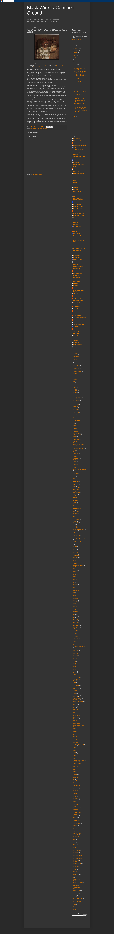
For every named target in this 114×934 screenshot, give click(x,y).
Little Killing (75, 652)
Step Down (75, 828)
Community (75, 462)
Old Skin (74, 734)
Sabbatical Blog (76, 288)
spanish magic (76, 296)
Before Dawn (75, 398)
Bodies (74, 422)
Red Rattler (75, 283)
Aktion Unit (75, 359)
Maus (74, 680)
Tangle (74, 842)
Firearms (75, 546)
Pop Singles (75, 755)
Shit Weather (75, 798)
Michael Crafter (76, 688)
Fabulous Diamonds (77, 534)
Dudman (75, 516)
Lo (73, 656)
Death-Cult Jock (76, 492)
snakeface (75, 817)
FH (73, 544)
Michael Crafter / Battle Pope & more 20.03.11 (80, 81)
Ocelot (74, 733)
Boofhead (75, 428)
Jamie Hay (75, 616)
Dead (74, 486)
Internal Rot (75, 605)
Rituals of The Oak (77, 776)
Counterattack (76, 466)
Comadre (75, 461)
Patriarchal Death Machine (78, 744)
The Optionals (76, 860)
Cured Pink (75, 473)
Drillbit (74, 514)
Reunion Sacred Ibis (77, 772)
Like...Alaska (75, 650)
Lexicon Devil (76, 243)
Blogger (62, 924)
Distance (75, 503)
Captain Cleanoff (76, 442)
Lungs (74, 669)
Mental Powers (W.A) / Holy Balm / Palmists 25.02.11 (80, 98)
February (76, 66)
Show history (75, 799)
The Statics (75, 861)
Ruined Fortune (76, 780)
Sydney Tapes (76, 306)
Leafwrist (75, 643)
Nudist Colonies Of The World (79, 725)
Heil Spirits (75, 576)
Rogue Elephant (76, 777)
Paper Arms (75, 742)
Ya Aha (74, 906)
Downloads (75, 513)
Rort (74, 779)
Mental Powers (76, 685)
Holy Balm (75, 584)
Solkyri (74, 818)
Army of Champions (77, 371)
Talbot (74, 841)
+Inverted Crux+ (76, 138)
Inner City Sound (77, 235)
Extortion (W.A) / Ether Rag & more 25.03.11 (80, 89)
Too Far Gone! (76, 331)
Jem (74, 617)
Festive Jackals (76, 543)
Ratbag (74, 769)
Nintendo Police (76, 710)
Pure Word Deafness (77, 763)
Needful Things (76, 699)
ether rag (75, 526)
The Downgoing (76, 850)
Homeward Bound (77, 585)
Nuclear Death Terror (77, 722)
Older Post (64, 172)
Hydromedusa (76, 590)
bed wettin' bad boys (77, 397)
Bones (74, 425)
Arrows (74, 374)
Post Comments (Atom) (37, 174)
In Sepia (74, 597)
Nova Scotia (75, 720)
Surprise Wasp (76, 834)
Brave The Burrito (76, 433)
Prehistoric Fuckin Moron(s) (78, 760)
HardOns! (75, 222)
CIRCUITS (75, 182)
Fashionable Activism (78, 208)
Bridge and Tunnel (77, 434)
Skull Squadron (76, 807)
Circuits (74, 456)
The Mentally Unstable (77, 858)
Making (74, 674)
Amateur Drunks (76, 365)
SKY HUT (75, 293)
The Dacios (75, 849)
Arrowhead (75, 373)
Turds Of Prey (76, 876)
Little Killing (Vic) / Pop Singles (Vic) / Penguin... (80, 95)
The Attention (76, 319)
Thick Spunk (75, 866)
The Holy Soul (76, 857)
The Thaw (75, 326)
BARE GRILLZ (59, 65)
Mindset (74, 693)
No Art (74, 712)
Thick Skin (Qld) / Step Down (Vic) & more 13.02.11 (80, 108)
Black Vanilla (75, 411)
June (75, 59)
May (75, 61)
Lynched (75, 671)
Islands (74, 612)
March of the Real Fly (77, 676)
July (75, 57)
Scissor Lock (75, 788)
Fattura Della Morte (77, 541)
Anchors (74, 367)
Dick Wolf (75, 497)
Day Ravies (75, 483)
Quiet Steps (75, 766)
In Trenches (75, 598)
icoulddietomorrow (77, 229)
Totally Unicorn (76, 874)
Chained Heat (76, 453)
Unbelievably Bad (76, 880)
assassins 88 (75, 379)
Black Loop (75, 409)
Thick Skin (75, 865)
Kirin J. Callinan (76, 636)
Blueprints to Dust (76, 420)
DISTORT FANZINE (77, 191)
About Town (75, 354)
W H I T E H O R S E (77, 344)
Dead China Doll (76, 487)
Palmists (74, 741)
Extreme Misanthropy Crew (78, 529)
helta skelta (75, 578)
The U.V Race (76, 329)
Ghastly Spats (76, 558)
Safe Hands (75, 782)
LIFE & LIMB (76, 246)
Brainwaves (75, 431)
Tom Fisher (75, 872)
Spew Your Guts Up (77, 823)
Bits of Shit (75, 407)
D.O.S (74, 476)
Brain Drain (75, 430)
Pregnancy (75, 758)
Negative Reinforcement (78, 701)
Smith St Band (76, 815)
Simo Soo (75, 806)
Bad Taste (75, 387)
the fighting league (77, 853)
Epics (74, 524)
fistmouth (75, 547)
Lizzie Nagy (75, 655)
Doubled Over (76, 511)
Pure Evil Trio (76, 761)
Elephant (75, 521)
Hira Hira (75, 581)
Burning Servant (76, 439)
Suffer (74, 831)
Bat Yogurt (75, 392)
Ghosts (74, 560)
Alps (31, 128)
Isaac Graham (76, 611)
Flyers (74, 549)
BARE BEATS (76, 162)
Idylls (74, 592)
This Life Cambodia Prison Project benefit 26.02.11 (79, 83)
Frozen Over (75, 554)
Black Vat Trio (76, 412)
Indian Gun (75, 600)
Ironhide (74, 609)
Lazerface (75, 641)
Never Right (75, 702)
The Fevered (75, 852)
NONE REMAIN (76, 268)
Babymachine (76, 386)
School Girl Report (77, 787)
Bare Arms (75, 160)
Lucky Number (76, 255)
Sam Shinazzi (76, 784)
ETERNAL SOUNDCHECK (79, 204)
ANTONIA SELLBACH (78, 149)
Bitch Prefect (76, 171)
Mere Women (39, 128)
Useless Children (76, 890)
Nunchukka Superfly (77, 726)
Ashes (74, 376)
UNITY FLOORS (37, 66)
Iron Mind (75, 608)
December (76, 48)
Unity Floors (44, 128)
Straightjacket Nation (78, 300)
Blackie (74, 414)
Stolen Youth (75, 830)
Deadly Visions (76, 491)
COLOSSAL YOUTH (77, 184)
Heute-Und (75, 224)
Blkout (74, 417)
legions (74, 644)
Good (74, 220)
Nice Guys (75, 704)
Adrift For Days (76, 356)
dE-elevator (75, 187)
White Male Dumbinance (78, 901)
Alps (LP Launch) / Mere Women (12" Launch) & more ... (79, 104)
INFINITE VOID (76, 233)
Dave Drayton (76, 481)
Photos (74, 752)
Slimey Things (76, 811)
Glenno (74, 562)
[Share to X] (49, 127)
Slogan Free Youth (77, 812)
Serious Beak (76, 793)
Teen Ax (74, 846)
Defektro (74, 495)
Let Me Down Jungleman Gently (79, 646)
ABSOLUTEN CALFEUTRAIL (79, 145)
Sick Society (75, 801)
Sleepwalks (75, 809)
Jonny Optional (76, 625)
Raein (74, 768)
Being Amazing (76, 400)
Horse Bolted (75, 587)
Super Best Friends (77, 833)
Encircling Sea (76, 202)
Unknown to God (76, 887)
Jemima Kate (75, 619)
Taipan (74, 839)
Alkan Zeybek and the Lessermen (80, 361)
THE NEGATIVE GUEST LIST (79, 322)
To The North (75, 871)
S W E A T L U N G (77, 285)
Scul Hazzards (76, 790)
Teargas (74, 844)
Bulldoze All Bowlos (77, 438)
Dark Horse (75, 479)
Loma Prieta (75, 658)
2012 (74, 45)
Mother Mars (75, 696)
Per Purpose (75, 749)
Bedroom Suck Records (78, 164)
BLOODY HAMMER (77, 175)
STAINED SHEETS (77, 298)
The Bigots (75, 847)
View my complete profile (77, 39)
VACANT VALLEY (77, 342)
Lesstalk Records (77, 238)
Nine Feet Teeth (76, 709)
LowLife (75, 252)
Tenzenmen (75, 313)
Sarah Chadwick (76, 785)
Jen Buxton (75, 620)
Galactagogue (76, 555)
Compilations (75, 464)
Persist (74, 750)
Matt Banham (75, 679)
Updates (74, 888)
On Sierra (75, 736)
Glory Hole (75, 563)
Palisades (75, 739)
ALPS (28, 65)
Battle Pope (75, 395)
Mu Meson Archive (77, 262)
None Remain (76, 718)
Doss (74, 510)
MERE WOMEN (45, 65)
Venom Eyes (75, 892)
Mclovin (74, 682)
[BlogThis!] (48, 127)
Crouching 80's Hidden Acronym (79, 469)
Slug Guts (75, 814)
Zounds (74, 909)
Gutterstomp (75, 570)
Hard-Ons (75, 574)
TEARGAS (75, 308)
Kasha (74, 633)
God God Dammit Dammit (78, 565)
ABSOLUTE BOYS (77, 143)
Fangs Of (75, 537)
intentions (75, 603)
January (76, 114)
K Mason (75, 630)
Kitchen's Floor (76, 638)
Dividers (74, 505)
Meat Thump (75, 683)
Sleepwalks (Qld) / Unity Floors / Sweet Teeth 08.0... (80, 72)
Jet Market (75, 624)
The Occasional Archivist (78, 324)
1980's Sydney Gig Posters (79, 140)
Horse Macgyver (76, 589)
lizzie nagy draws (77, 250)
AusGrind (75, 154)
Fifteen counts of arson (78, 213)
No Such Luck (76, 714)
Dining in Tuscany (76, 499)
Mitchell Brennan (76, 695)
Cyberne (75, 475)
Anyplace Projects (77, 152)
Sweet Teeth (75, 838)
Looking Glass (76, 660)
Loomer (74, 661)
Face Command (76, 535)
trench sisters (76, 333)
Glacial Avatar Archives (78, 215)
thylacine (75, 869)
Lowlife (74, 666)
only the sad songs (77, 273)
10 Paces (75, 353)
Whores (74, 904)
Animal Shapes (76, 368)
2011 (74, 46)
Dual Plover (75, 196)
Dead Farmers (76, 489)
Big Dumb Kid (76, 404)
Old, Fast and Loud (77, 271)
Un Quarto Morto (76, 879)
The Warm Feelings (77, 863)
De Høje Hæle (76, 484)
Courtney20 (75, 467)
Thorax (74, 868)
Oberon (74, 730)
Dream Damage (76, 194)
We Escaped (75, 900)
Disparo (74, 502)
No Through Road (76, 715)
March (75, 64)
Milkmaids (75, 691)
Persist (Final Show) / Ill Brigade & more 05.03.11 (80, 75)
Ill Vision (74, 595)
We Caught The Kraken (78, 898)
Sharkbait (75, 796)
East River (75, 518)
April (75, 63)
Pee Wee (75, 745)
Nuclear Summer (76, 723)
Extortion (75, 527)
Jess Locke (75, 622)
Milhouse (75, 690)
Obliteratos (75, 731)
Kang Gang (75, 632)
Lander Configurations (77, 639)
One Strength (75, 737)
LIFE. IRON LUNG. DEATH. (79, 248)
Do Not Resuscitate (77, 508)
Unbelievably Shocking (78, 882)
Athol (74, 382)
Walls (74, 896)
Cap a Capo (75, 441)
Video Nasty (75, 893)
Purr (74, 765)
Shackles (75, 795)
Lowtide (74, 668)
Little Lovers (75, 653)
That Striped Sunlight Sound (79, 317)
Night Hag (75, 706)
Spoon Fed (75, 825)
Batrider (74, 394)
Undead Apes (76, 884)
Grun (74, 568)
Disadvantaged (76, 500)
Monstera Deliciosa (77, 259)
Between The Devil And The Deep (80, 402)
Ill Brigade (75, 593)
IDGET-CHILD (76, 231)
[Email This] (46, 127)
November (76, 50)
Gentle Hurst (75, 557)
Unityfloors (75, 340)
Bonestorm (75, 426)
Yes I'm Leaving (76, 907)
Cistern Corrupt (76, 458)
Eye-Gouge (75, 530)
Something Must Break (77, 820)
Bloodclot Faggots (76, 418)
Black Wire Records (77, 29)
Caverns (74, 451)
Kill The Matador (76, 635)
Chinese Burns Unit (77, 455)
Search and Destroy (77, 791)
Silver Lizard (75, 803)
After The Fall (75, 357)
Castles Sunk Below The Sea (79, 448)
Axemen (74, 384)
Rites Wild (75, 774)
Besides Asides (76, 169)
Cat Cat (74, 450)
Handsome (75, 573)
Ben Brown (75, 166)
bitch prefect (75, 406)
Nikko (74, 707)
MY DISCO (75, 264)
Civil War (75, 459)
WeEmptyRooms (77, 347)
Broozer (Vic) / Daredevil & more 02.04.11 (79, 86)
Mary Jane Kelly (76, 677)
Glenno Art (75, 217)
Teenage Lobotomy (77, 310)
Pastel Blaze (76, 275)
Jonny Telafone (76, 627)
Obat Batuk (75, 728)
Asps (74, 378)
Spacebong (75, 822)
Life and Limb (76, 649)
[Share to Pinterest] (52, 127)
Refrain (74, 771)
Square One (75, 826)
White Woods (75, 903)
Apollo (74, 370)
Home (47, 172)
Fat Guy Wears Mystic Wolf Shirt (79, 538)
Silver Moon (75, 804)
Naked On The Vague (78, 266)
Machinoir (75, 672)
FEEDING (75, 211)
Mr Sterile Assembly (77, 698)
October (76, 52)
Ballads (74, 389)
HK (73, 582)
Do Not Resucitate (77, 507)
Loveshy (74, 664)
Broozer (74, 436)
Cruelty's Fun (75, 472)
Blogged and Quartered (78, 173)
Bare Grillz (34, 128)
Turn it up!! (75, 335)
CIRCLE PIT (75, 180)
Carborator (75, 447)
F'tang (74, 532)
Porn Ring (75, 757)
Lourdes (74, 663)
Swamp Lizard (76, 836)
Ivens (74, 614)
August (75, 55)
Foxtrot (74, 551)
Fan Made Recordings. (78, 206)
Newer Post (29, 172)
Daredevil (75, 478)
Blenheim (75, 415)
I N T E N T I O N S (77, 226)
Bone (74, 423)
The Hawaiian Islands (77, 855)
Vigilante (75, 895)
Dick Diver (75, 189)
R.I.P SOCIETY (76, 277)
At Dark (74, 381)
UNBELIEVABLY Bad (78, 338)
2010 (74, 116)
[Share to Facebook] (51, 127)
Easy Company (76, 519)
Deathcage (75, 494)
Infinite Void (75, 601)
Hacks (74, 571)
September (76, 54)
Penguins (75, 747)
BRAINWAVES (76, 178)
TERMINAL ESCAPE (77, 315)
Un (73, 877)
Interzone (75, 606)
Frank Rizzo (75, 552)
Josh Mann (75, 628)
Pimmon (74, 753)
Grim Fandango (76, 566)
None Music (75, 717)
